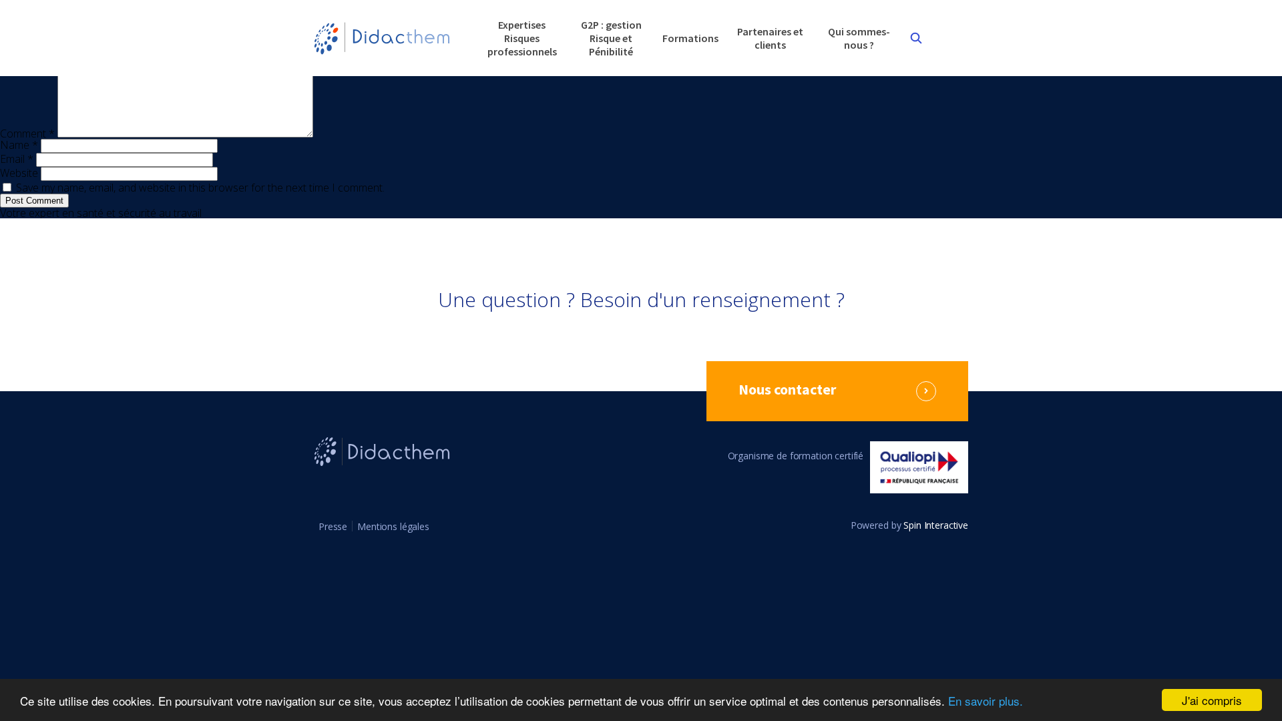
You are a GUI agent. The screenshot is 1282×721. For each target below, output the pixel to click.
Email (16, 159)
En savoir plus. (985, 700)
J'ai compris (1212, 700)
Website (19, 173)
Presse (332, 526)
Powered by (909, 525)
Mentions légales (393, 526)
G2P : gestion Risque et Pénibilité (611, 38)
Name (19, 145)
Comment (27, 133)
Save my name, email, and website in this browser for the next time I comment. (200, 187)
